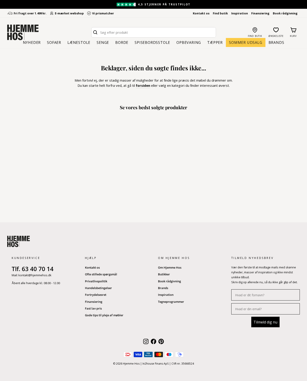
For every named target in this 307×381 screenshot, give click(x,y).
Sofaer (54, 42)
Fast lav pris (93, 308)
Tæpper (215, 42)
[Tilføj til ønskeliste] (46, 201)
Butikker (164, 274)
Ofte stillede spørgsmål (101, 274)
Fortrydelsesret (95, 295)
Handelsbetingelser (98, 288)
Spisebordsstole (152, 42)
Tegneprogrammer (171, 302)
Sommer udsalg (245, 42)
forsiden (143, 85)
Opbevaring (188, 42)
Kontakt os (201, 13)
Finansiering (260, 13)
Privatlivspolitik (96, 281)
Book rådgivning (285, 13)
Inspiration (239, 13)
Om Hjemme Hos (169, 267)
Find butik (220, 13)
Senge (103, 42)
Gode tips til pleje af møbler (104, 315)
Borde (121, 42)
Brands (276, 42)
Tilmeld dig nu (265, 322)
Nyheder (32, 42)
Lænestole (78, 42)
